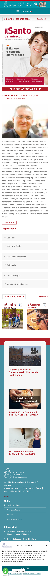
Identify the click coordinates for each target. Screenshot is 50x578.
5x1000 (10, 515)
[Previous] (3, 315)
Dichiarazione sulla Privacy (32, 574)
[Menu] (17, 11)
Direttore (32, 539)
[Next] (47, 315)
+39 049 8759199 (23, 531)
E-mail (14, 539)
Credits (6, 497)
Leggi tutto (42, 297)
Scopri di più (41, 19)
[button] (46, 545)
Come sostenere (13, 510)
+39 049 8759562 (22, 534)
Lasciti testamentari (14, 519)
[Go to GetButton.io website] (5, 575)
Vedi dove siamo (13, 505)
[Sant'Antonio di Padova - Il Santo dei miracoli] (25, 4)
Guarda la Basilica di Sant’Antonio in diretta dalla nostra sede (23, 372)
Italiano (25, 11)
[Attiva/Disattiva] (5, 238)
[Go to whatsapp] (5, 571)
